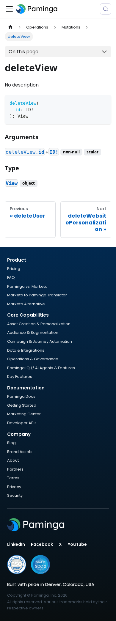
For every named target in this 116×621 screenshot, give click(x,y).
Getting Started (21, 405)
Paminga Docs (21, 396)
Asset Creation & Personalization (38, 324)
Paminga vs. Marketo (27, 286)
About (13, 460)
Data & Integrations (25, 350)
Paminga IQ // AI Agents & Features (41, 368)
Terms (13, 478)
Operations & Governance (32, 359)
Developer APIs (22, 423)
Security (15, 495)
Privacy (14, 487)
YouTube (77, 544)
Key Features (19, 376)
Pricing (13, 268)
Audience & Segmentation (32, 332)
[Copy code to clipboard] (104, 102)
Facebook (42, 544)
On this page (23, 51)
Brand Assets (19, 452)
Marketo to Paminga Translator (37, 295)
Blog (11, 443)
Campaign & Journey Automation (39, 341)
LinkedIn (16, 544)
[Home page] (10, 27)
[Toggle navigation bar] (9, 8)
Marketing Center (24, 414)
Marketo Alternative (26, 304)
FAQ (11, 277)
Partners (15, 469)
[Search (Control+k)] (105, 9)
